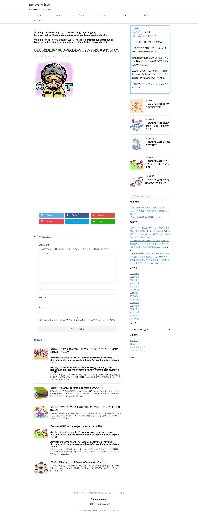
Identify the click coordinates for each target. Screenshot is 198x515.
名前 (41, 288)
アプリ (103, 15)
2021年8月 (134, 274)
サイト (41, 307)
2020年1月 (134, 293)
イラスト (59, 15)
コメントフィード (137, 347)
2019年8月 (134, 306)
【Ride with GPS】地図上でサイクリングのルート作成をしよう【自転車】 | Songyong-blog (150, 260)
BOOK (146, 15)
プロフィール (38, 21)
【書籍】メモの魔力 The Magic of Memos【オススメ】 (77, 388)
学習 (124, 15)
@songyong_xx (149, 36)
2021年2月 (134, 280)
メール (42, 297)
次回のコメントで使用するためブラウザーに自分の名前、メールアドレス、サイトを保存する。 (77, 321)
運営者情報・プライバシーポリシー (101, 493)
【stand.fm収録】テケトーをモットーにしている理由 (76, 426)
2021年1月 (134, 283)
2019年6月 (134, 312)
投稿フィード (135, 344)
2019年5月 (134, 315)
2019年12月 (135, 296)
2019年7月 (134, 309)
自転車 (81, 15)
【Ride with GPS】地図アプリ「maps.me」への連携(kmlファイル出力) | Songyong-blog (150, 234)
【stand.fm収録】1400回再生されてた (157, 143)
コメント (43, 254)
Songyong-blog (39, 4)
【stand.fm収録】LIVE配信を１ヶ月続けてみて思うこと (157, 126)
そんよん (46, 236)
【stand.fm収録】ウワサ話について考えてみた (157, 181)
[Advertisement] (77, 132)
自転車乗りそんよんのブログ (99, 504)
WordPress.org (136, 350)
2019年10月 (135, 299)
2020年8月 (134, 286)
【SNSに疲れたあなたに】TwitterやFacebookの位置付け (78, 462)
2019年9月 (134, 303)
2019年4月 (134, 319)
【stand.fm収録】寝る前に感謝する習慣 (157, 105)
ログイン (134, 341)
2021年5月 (134, 277)
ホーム (38, 15)
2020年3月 (134, 290)
